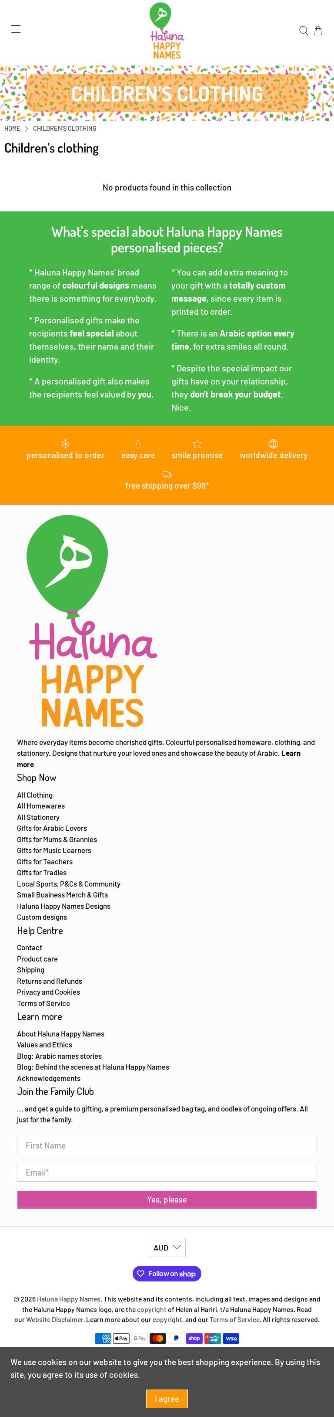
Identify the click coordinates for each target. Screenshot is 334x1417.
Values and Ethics (44, 1044)
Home (12, 129)
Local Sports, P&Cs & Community (68, 883)
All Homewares (41, 805)
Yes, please (167, 1199)
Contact (29, 947)
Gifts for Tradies (42, 872)
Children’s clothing (65, 129)
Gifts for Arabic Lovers (52, 827)
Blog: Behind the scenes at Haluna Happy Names (93, 1066)
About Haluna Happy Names (60, 1033)
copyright (152, 1309)
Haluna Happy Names (68, 1299)
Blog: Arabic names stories (59, 1055)
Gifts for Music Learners (54, 850)
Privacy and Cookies (48, 991)
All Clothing (35, 794)
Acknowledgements (48, 1078)
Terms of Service (43, 1003)
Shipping (30, 969)
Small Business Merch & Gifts (62, 894)
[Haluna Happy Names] (167, 30)
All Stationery (38, 816)
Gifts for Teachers (45, 861)
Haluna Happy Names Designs (63, 905)
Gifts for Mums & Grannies (57, 839)
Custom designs (42, 916)
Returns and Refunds (49, 980)
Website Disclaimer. (55, 1319)
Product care (37, 958)
